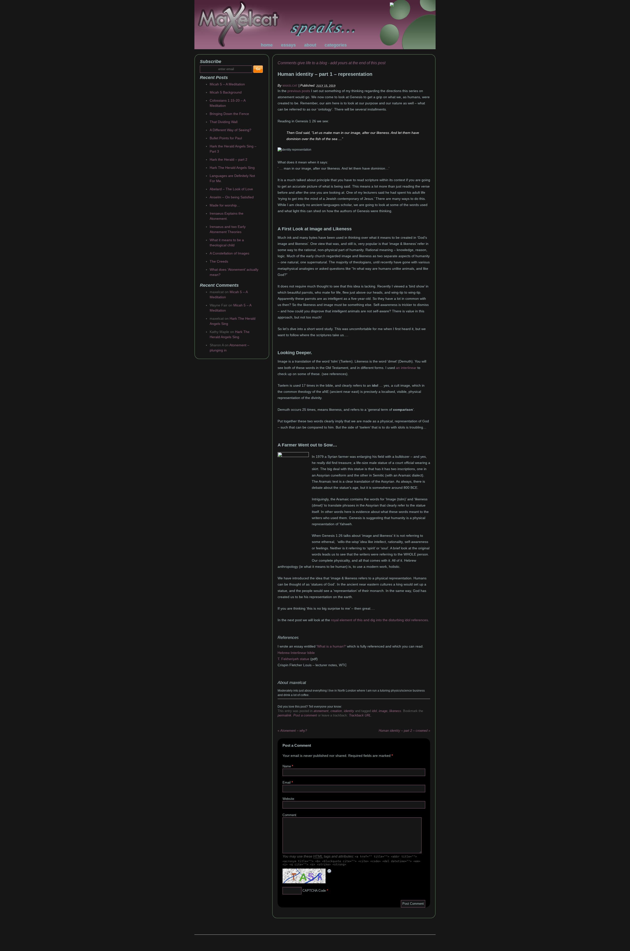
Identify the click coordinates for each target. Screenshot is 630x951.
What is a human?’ (331, 646)
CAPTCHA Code (314, 890)
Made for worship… (225, 205)
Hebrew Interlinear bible (296, 653)
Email (287, 782)
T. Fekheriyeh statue (293, 659)
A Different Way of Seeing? (230, 130)
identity (349, 711)
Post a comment (305, 715)
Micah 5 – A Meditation (227, 84)
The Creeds (219, 261)
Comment (289, 815)
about (310, 45)
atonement (321, 711)
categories (336, 45)
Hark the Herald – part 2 (228, 159)
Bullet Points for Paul (226, 138)
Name (287, 766)
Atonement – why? (292, 730)
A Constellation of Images (229, 253)
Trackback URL (360, 715)
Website (288, 799)
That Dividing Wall (223, 122)
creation (336, 711)
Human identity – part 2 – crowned (404, 730)
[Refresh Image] (329, 871)
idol (374, 711)
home (267, 45)
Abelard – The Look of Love (231, 189)
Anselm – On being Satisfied (232, 197)
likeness (395, 711)
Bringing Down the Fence (229, 114)
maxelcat (290, 85)
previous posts (299, 91)
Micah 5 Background (226, 92)
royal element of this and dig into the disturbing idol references (379, 620)
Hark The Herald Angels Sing (232, 168)
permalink (284, 715)
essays (288, 45)
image (383, 711)
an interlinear (406, 368)
